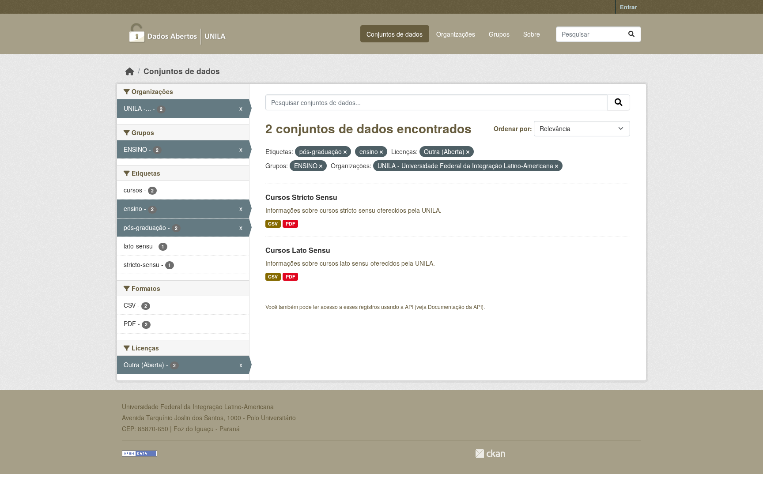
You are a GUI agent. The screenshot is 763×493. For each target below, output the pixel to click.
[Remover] (345, 151)
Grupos (499, 34)
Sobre (531, 34)
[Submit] (631, 34)
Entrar (628, 7)
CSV (273, 223)
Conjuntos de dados (394, 34)
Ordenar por (512, 128)
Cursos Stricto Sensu (301, 197)
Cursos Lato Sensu (297, 250)
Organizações (455, 34)
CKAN (490, 453)
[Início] (129, 70)
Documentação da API (455, 306)
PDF (290, 223)
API (409, 306)
